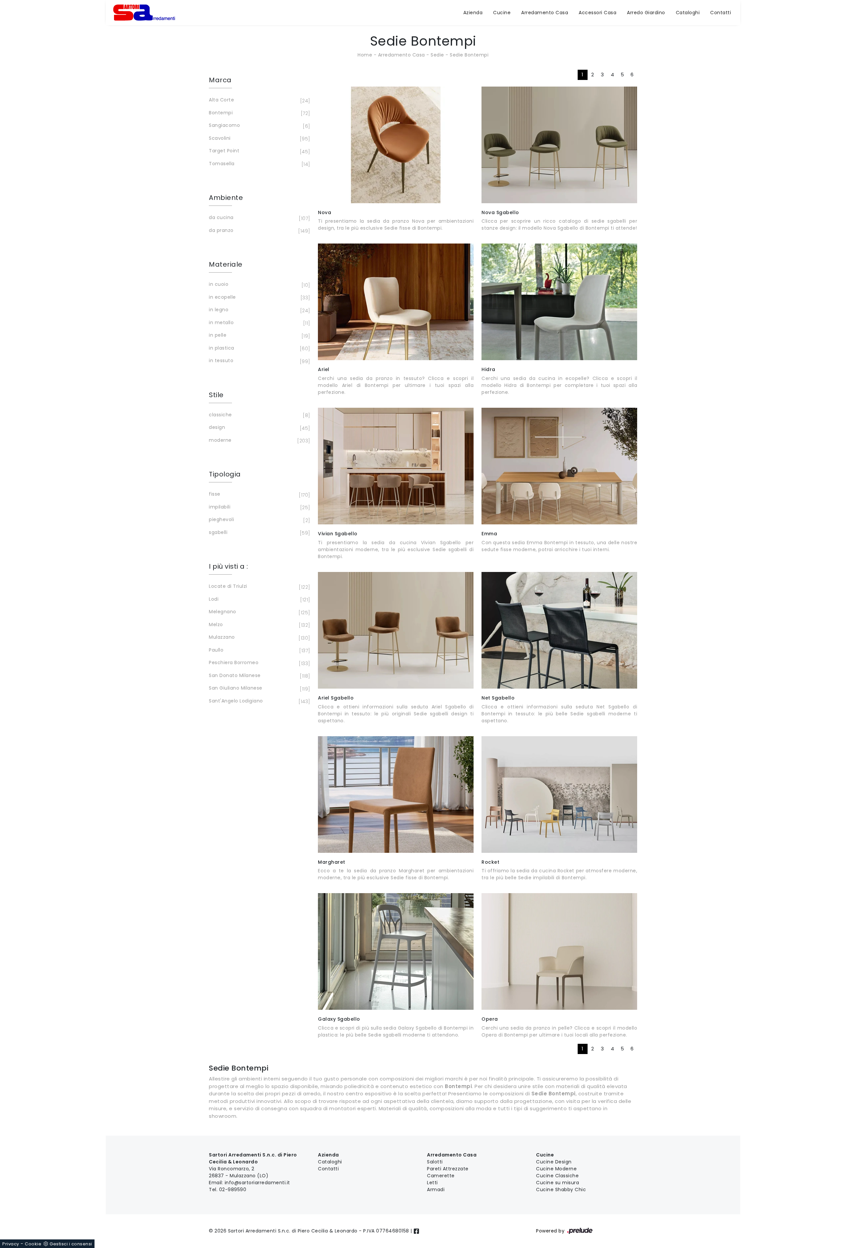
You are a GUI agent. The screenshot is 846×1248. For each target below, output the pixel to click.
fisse (258, 494)
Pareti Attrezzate (448, 1168)
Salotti (435, 1161)
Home (365, 55)
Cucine (502, 12)
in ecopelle (258, 297)
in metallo (258, 323)
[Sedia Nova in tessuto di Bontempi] (396, 145)
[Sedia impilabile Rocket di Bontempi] (559, 794)
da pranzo (258, 231)
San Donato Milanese (258, 676)
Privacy (10, 1244)
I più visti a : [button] (228, 566)
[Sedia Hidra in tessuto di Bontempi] (559, 302)
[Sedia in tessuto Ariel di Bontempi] (396, 302)
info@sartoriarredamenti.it (257, 1182)
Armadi (435, 1189)
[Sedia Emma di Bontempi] (559, 466)
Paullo (258, 650)
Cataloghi (688, 12)
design (258, 428)
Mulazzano (258, 637)
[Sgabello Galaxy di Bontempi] (396, 951)
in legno (258, 310)
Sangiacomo (258, 126)
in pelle (258, 335)
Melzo (258, 625)
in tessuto (258, 361)
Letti (432, 1182)
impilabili (258, 507)
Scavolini (258, 138)
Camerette (441, 1175)
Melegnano (258, 612)
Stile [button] (216, 394)
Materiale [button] (226, 264)
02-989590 (233, 1189)
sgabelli (258, 533)
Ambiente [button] (226, 197)
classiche (258, 415)
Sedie (437, 55)
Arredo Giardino (646, 12)
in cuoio (258, 284)
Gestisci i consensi (71, 1244)
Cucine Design (554, 1161)
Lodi (258, 599)
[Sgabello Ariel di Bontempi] (396, 630)
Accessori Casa (597, 12)
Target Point (258, 151)
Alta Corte (258, 100)
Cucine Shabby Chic (561, 1189)
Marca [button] (220, 80)
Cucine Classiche (557, 1175)
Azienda (473, 12)
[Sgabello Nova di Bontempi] (559, 145)
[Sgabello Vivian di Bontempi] (396, 466)
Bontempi (258, 113)
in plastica (258, 348)
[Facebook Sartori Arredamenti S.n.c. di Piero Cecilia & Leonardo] (416, 1231)
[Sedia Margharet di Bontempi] (396, 794)
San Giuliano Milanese (258, 688)
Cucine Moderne (556, 1168)
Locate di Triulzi (258, 586)
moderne (258, 440)
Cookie (33, 1244)
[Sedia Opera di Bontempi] (559, 951)
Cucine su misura (557, 1182)
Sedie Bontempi (469, 55)
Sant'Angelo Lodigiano (258, 701)
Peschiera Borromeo (258, 663)
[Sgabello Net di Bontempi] (559, 630)
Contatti (720, 12)
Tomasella (258, 164)
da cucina (258, 218)
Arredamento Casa (544, 12)
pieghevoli (258, 520)
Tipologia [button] (225, 474)
